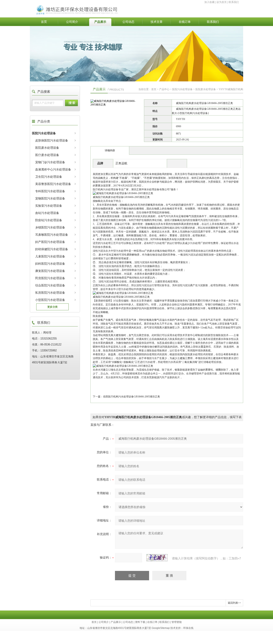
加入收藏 (209, 2)
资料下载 (140, 622)
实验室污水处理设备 (48, 205)
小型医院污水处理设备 (50, 300)
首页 (44, 21)
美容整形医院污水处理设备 (53, 184)
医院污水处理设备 (44, 133)
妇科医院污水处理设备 (50, 263)
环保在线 (188, 628)
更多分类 (52, 306)
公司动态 (128, 21)
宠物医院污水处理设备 (50, 198)
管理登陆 (176, 622)
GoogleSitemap (161, 628)
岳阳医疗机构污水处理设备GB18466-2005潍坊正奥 (131, 396)
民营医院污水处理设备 (50, 278)
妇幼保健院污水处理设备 (51, 249)
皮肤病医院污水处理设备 (51, 140)
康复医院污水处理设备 (50, 271)
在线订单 (185, 21)
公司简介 (72, 21)
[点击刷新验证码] (157, 557)
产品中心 (164, 89)
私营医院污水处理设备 (50, 292)
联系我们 (234, 2)
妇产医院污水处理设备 (50, 242)
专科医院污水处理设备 (50, 191)
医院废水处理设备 (47, 147)
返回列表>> (234, 602)
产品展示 (100, 21)
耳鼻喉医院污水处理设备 (51, 234)
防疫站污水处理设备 (48, 220)
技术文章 (157, 21)
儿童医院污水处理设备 (50, 256)
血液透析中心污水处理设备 (53, 169)
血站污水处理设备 (47, 213)
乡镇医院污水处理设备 (50, 227)
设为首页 (221, 2)
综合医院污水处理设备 (50, 285)
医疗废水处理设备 (47, 155)
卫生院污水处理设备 (48, 176)
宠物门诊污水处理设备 (50, 162)
